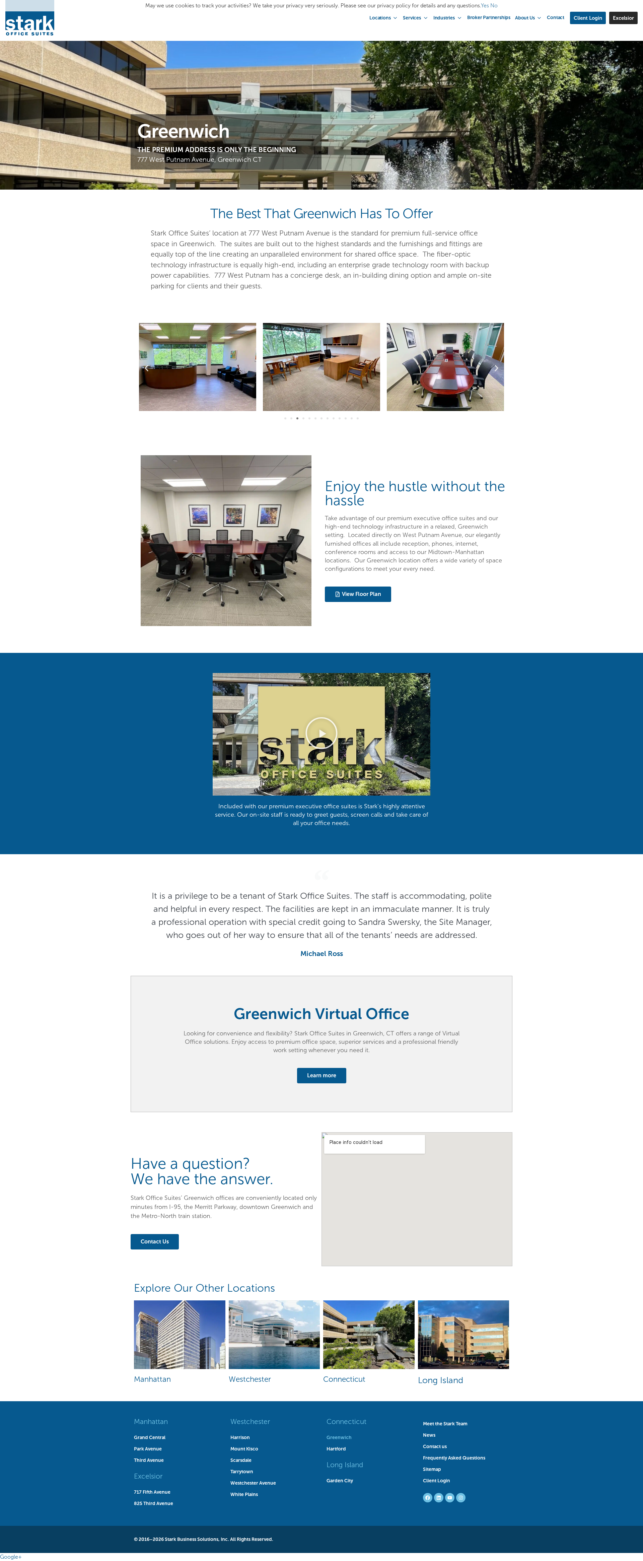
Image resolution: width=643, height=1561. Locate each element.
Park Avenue (148, 1448)
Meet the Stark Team (445, 1423)
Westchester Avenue (253, 1483)
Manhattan (152, 1379)
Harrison (240, 1437)
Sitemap (432, 1469)
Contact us (435, 1446)
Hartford (336, 1448)
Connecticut (344, 1379)
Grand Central (149, 1437)
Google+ (11, 1557)
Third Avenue (149, 1460)
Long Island (440, 1380)
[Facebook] (427, 1497)
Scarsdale (241, 1460)
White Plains (244, 1494)
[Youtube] (449, 1497)
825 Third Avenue (153, 1503)
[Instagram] (461, 1497)
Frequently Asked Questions (454, 1458)
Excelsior (148, 1476)
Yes (485, 5)
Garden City (340, 1480)
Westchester (250, 1379)
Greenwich (339, 1437)
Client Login (436, 1480)
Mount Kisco (244, 1448)
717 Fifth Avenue (152, 1492)
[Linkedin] (438, 1497)
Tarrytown (241, 1471)
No (494, 5)
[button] (384, 17)
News (429, 1435)
